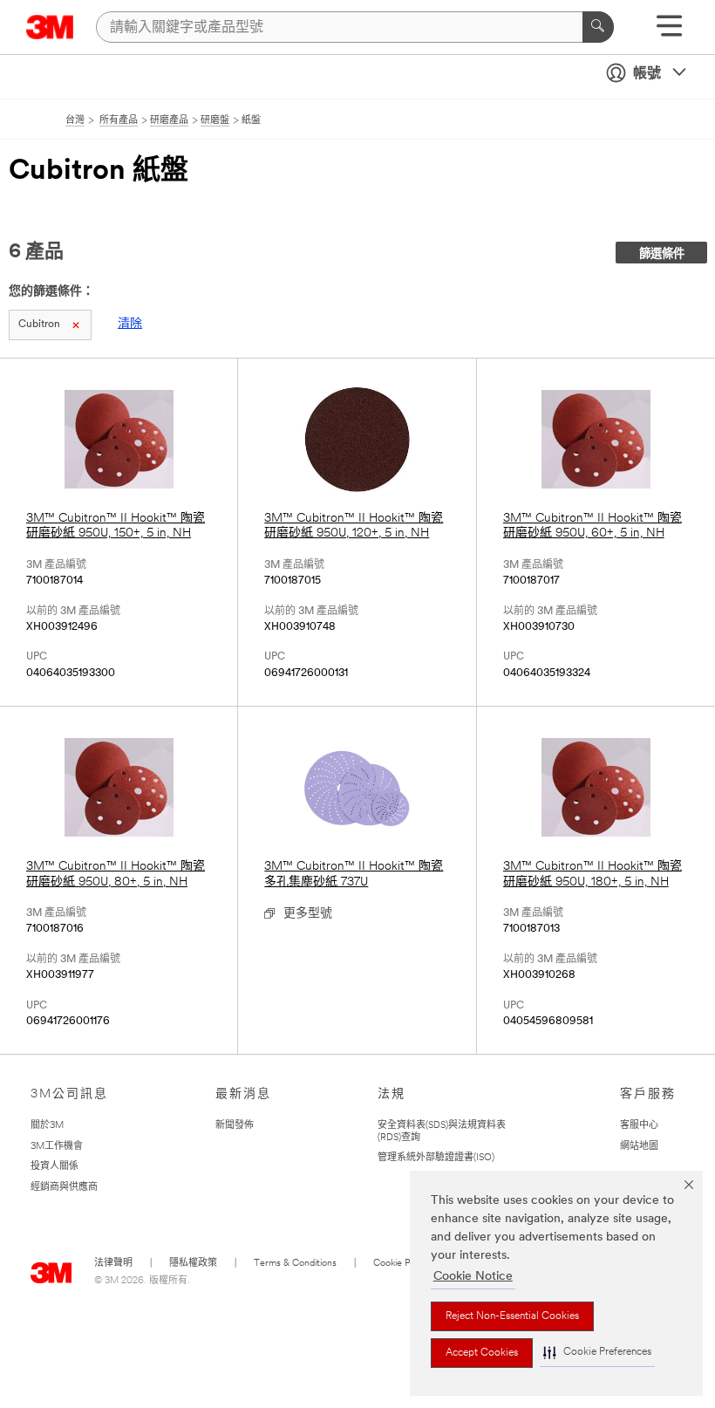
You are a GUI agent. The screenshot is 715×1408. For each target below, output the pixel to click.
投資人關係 (54, 1167)
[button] (597, 1352)
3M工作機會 (57, 1147)
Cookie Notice (473, 1276)
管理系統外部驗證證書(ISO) (436, 1158)
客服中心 (639, 1126)
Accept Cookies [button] (482, 1353)
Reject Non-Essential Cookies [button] (512, 1316)
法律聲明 (113, 1263)
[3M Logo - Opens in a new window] (50, 27)
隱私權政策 (193, 1263)
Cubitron (39, 324)
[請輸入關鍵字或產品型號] (598, 27)
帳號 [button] (647, 74)
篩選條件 (661, 254)
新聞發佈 (234, 1126)
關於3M (47, 1126)
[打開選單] (669, 31)
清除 (130, 324)
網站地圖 (639, 1147)
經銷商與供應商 (64, 1188)
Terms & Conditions (295, 1263)
